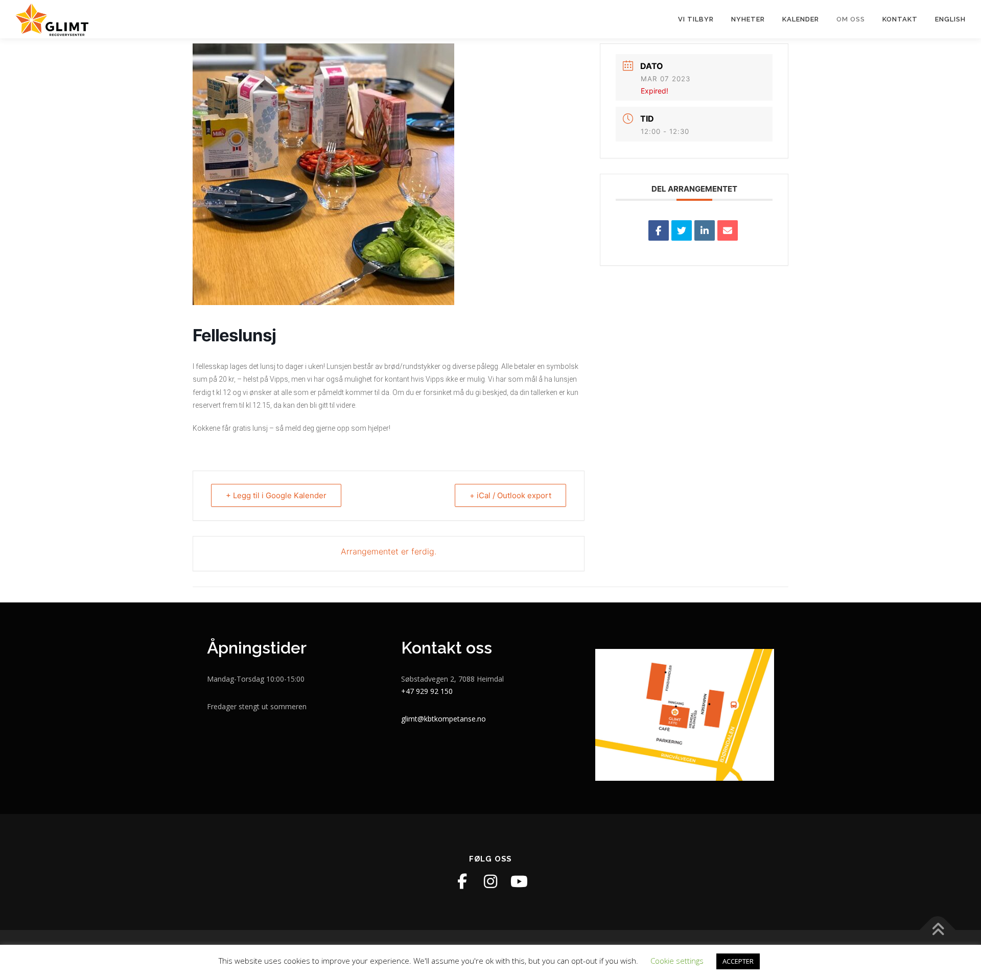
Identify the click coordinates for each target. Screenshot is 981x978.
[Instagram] (490, 881)
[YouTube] (519, 881)
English (950, 19)
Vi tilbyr (696, 19)
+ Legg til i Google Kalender (276, 495)
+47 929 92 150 (427, 691)
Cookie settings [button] (677, 961)
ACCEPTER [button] (738, 961)
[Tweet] (681, 230)
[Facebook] (462, 881)
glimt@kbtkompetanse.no (443, 719)
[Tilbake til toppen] (938, 930)
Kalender (800, 19)
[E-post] (727, 230)
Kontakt (900, 19)
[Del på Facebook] (658, 230)
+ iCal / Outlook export (510, 495)
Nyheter (748, 19)
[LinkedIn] (704, 230)
